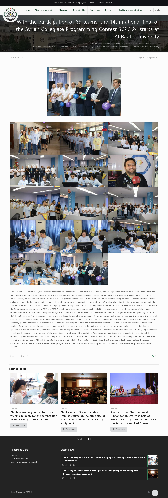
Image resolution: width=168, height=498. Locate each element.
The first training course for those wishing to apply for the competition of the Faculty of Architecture (33, 416)
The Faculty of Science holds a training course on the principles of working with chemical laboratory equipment (83, 418)
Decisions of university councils (24, 462)
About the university (101, 43)
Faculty (71, 2)
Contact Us (15, 455)
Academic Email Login (20, 458)
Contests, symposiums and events (139, 43)
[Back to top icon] (155, 493)
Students (91, 2)
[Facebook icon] (144, 492)
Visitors (109, 2)
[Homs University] (10, 14)
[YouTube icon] (146, 492)
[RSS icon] (149, 492)
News (117, 43)
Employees (81, 2)
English (158, 10)
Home (84, 43)
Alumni (101, 2)
